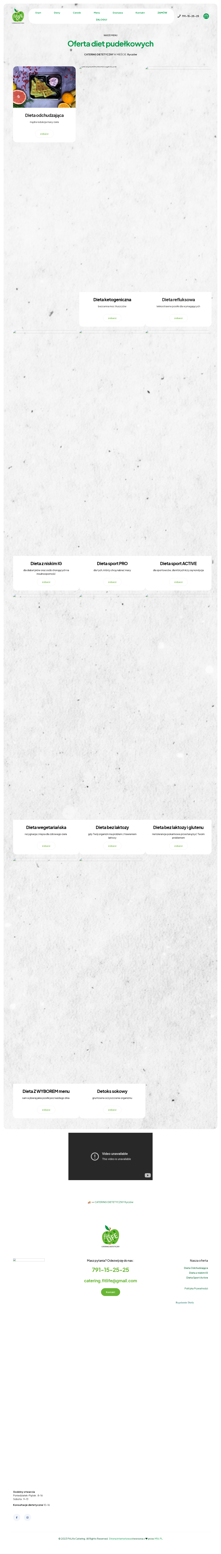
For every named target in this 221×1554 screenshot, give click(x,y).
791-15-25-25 (110, 1269)
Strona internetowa (120, 1538)
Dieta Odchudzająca (196, 1267)
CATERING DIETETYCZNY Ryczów (114, 1202)
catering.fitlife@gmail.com (110, 1280)
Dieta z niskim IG (198, 1272)
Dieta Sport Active (197, 1277)
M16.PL (159, 1538)
